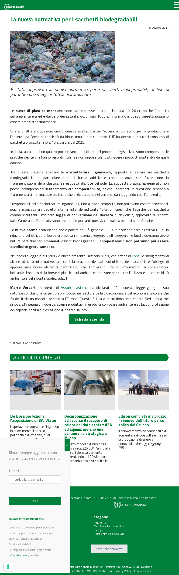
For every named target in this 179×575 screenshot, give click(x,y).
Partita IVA (105, 571)
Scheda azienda (89, 319)
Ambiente (100, 522)
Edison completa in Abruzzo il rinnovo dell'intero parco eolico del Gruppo (142, 420)
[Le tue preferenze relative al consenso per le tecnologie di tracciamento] (8, 566)
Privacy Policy (122, 571)
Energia (98, 530)
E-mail (14, 471)
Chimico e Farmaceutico (109, 526)
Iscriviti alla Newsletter (109, 549)
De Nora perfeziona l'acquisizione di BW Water (33, 418)
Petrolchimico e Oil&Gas (109, 533)
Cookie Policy (142, 571)
